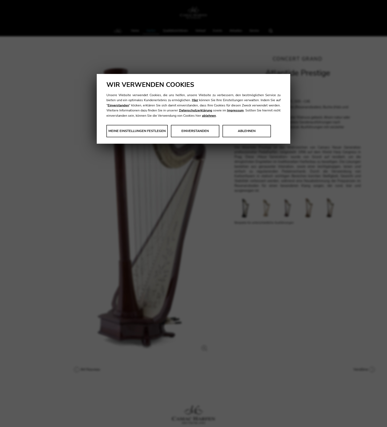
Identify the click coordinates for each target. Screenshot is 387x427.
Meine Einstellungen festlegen (137, 131)
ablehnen (209, 115)
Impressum (235, 110)
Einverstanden (118, 105)
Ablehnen (247, 131)
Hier (195, 100)
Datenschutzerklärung (195, 110)
